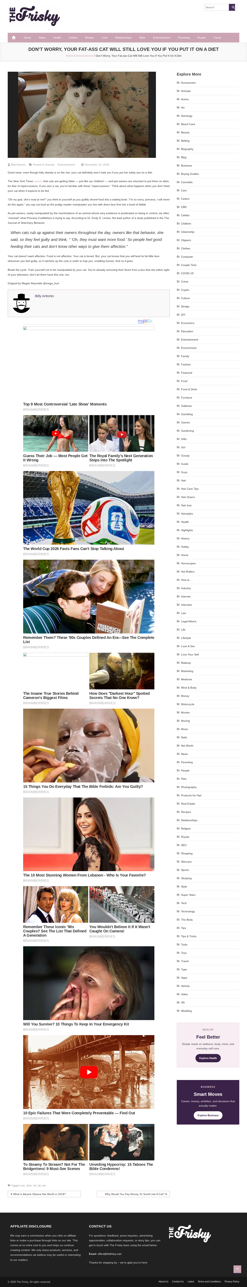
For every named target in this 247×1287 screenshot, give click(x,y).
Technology (188, 911)
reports (38, 181)
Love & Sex (188, 646)
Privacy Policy (232, 1281)
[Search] (232, 7)
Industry (186, 588)
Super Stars (188, 894)
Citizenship (187, 231)
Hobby (185, 546)
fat (34, 1185)
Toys (184, 952)
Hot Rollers (188, 571)
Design (185, 306)
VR (183, 1002)
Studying (186, 878)
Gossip (185, 455)
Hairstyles (187, 513)
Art (182, 107)
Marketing (187, 671)
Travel (217, 37)
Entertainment (161, 37)
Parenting (184, 37)
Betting (185, 140)
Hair (183, 480)
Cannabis (187, 182)
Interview (186, 604)
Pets (183, 778)
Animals (50, 164)
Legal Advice (188, 621)
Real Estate (188, 803)
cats (22, 1185)
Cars (184, 190)
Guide (184, 463)
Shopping (187, 853)
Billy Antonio (18, 164)
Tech (184, 903)
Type (184, 969)
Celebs (73, 37)
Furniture (186, 397)
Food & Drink (189, 389)
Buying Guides (190, 173)
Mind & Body (188, 687)
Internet (185, 596)
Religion (186, 828)
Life (183, 629)
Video (184, 994)
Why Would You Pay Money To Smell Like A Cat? (134, 1194)
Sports (185, 869)
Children (186, 223)
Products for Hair (191, 795)
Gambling (187, 414)
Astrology (186, 115)
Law (183, 613)
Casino (185, 198)
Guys (184, 472)
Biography (187, 149)
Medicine (186, 679)
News (42, 37)
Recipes (186, 811)
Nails (184, 737)
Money (185, 695)
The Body (187, 919)
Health (57, 37)
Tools (184, 944)
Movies (89, 37)
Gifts (184, 439)
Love (104, 37)
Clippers (186, 240)
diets (29, 1185)
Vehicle (185, 986)
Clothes (185, 248)
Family (185, 356)
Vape (184, 977)
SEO (184, 845)
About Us (163, 1281)
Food (184, 381)
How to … (187, 579)
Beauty (185, 132)
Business (186, 165)
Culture (185, 298)
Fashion (186, 364)
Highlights (187, 530)
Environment (188, 347)
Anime (185, 99)
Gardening (187, 430)
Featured (186, 372)
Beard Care (188, 124)
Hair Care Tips (190, 488)
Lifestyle (186, 637)
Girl (183, 447)
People (185, 770)
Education (187, 331)
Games (185, 422)
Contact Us (178, 1281)
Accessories (188, 82)
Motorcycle (187, 704)
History (185, 538)
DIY (183, 314)
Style (142, 37)
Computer (187, 256)
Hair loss (186, 505)
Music (184, 729)
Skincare (186, 861)
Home (27, 37)
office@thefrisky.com (110, 1254)
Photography (189, 787)
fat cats (42, 1185)
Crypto (185, 289)
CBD (184, 207)
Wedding (186, 1010)
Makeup (186, 662)
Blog (183, 157)
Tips (183, 928)
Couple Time (188, 265)
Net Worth (187, 745)
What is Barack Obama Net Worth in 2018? (39, 1194)
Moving (185, 720)
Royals (201, 37)
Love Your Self (190, 654)
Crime (184, 281)
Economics (187, 323)
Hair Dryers (188, 497)
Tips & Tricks (188, 936)
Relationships (123, 37)
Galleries (186, 405)
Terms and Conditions (209, 1281)
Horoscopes (188, 563)
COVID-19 (187, 273)
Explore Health (208, 1058)
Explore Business (208, 1115)
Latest (191, 1281)
